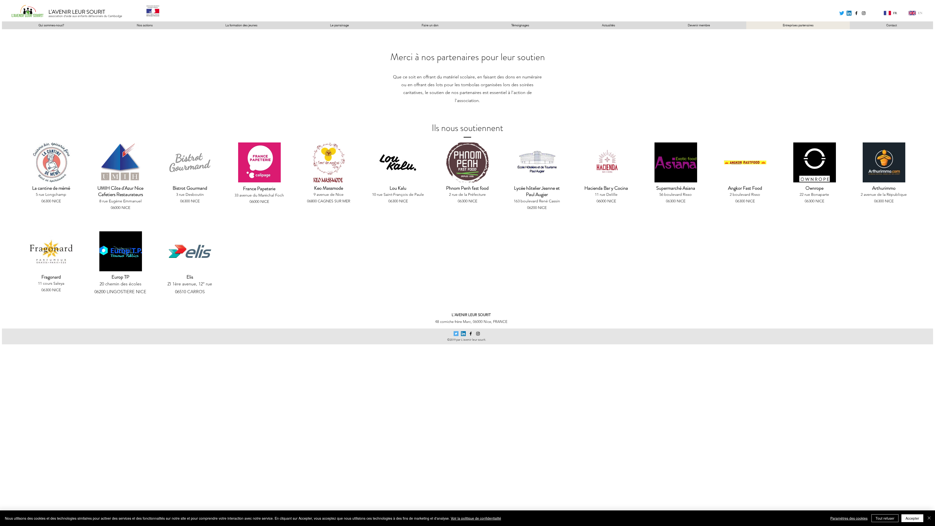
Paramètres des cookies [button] (849, 518)
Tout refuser (885, 518)
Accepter (912, 518)
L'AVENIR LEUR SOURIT (76, 12)
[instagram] (863, 13)
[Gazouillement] (841, 13)
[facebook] (856, 13)
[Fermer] (929, 518)
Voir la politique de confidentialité (476, 518)
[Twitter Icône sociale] (456, 333)
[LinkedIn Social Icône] (849, 13)
